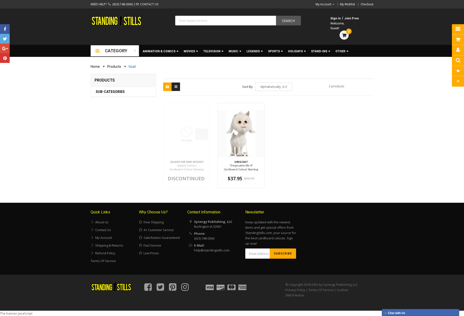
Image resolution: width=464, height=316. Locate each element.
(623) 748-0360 (122, 4)
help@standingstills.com (212, 250)
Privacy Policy (295, 290)
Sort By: (247, 86)
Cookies (342, 290)
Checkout (367, 4)
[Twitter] (5, 39)
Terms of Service (103, 261)
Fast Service (151, 245)
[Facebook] (5, 29)
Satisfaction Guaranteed (161, 237)
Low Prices (150, 253)
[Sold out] (202, 134)
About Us (101, 222)
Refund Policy (104, 253)
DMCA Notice (294, 295)
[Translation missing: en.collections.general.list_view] (176, 87)
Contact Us (102, 230)
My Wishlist (347, 4)
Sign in (335, 18)
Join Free (351, 18)
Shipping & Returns (108, 245)
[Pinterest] (5, 58)
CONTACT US (148, 4)
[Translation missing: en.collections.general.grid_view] (167, 87)
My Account (103, 237)
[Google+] (5, 48)
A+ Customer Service (158, 230)
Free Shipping (153, 222)
